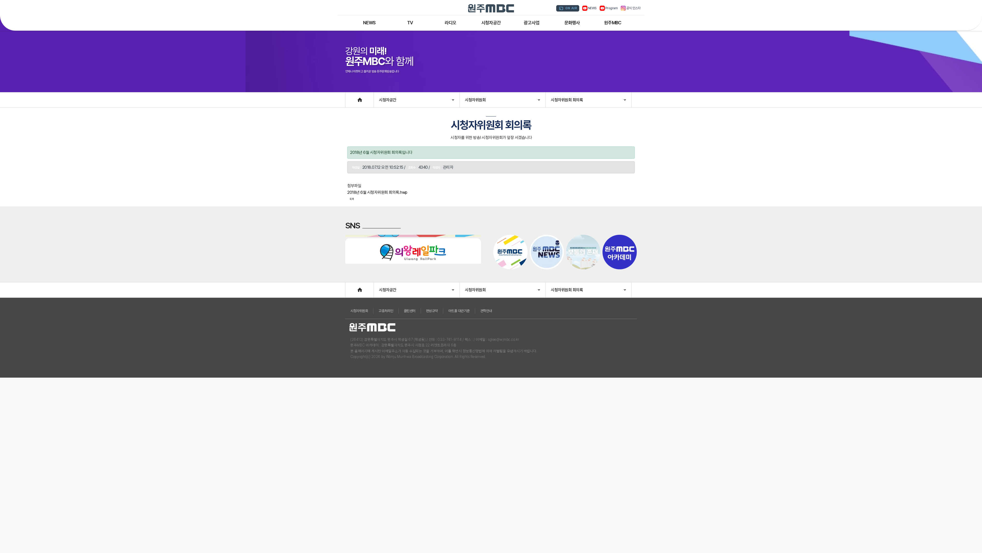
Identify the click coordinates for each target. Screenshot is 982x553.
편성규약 (432, 311)
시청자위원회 (359, 311)
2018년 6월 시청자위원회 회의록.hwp (377, 192)
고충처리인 (385, 311)
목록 (352, 198)
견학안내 (486, 311)
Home (350, 97)
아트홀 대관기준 (459, 311)
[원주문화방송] (491, 8)
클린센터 (410, 311)
